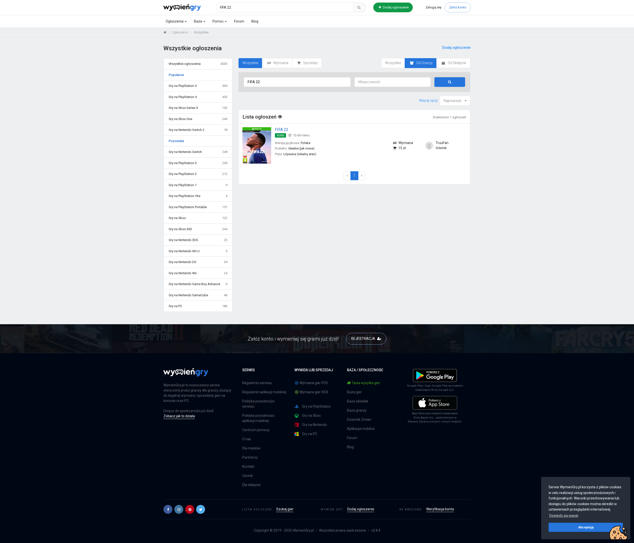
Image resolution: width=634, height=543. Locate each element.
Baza (198, 21)
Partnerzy (250, 457)
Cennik (247, 476)
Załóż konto (457, 7)
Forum (239, 21)
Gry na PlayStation (316, 406)
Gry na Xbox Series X (198, 108)
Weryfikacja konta (440, 509)
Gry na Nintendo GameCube (198, 295)
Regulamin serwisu (257, 383)
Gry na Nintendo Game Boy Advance (198, 284)
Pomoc (218, 21)
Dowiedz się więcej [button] (563, 516)
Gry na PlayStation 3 (198, 163)
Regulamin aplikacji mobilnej (264, 392)
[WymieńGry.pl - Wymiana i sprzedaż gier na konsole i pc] (182, 6)
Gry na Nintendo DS (198, 262)
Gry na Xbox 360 (198, 229)
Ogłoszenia (175, 21)
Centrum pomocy (255, 430)
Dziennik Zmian (359, 419)
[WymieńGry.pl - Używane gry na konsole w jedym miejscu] (185, 375)
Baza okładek (357, 401)
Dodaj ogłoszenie (395, 7)
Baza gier (354, 392)
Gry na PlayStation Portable (198, 207)
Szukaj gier (284, 509)
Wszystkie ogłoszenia (198, 64)
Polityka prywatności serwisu (258, 403)
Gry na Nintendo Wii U (198, 251)
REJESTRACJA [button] (363, 339)
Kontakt (248, 467)
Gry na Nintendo (314, 425)
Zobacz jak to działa (179, 416)
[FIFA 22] (256, 145)
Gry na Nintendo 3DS (198, 240)
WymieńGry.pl (303, 530)
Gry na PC (198, 306)
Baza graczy (357, 410)
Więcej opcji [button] (428, 100)
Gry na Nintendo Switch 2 (198, 130)
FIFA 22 (281, 129)
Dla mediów (251, 448)
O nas (246, 439)
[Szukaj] (359, 7)
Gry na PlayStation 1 (198, 185)
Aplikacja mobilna (360, 429)
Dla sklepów (251, 485)
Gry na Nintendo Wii (198, 273)
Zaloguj (433, 7)
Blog (254, 21)
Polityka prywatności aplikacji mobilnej (258, 418)
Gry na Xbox (198, 218)
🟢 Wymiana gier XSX (311, 392)
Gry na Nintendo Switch (198, 152)
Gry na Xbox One (198, 119)
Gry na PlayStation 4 (198, 97)
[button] (167, 509)
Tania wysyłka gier (365, 383)
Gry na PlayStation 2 (198, 174)
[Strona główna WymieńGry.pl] (164, 32)
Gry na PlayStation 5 (198, 86)
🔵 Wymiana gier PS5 (311, 383)
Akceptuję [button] (586, 527)
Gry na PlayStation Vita (198, 196)
